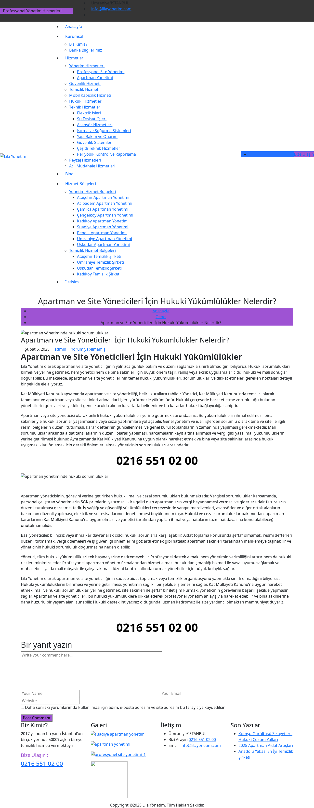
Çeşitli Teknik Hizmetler (98, 148)
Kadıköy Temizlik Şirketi (98, 274)
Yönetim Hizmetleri (87, 65)
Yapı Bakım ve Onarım (97, 136)
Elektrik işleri (89, 113)
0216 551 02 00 (42, 763)
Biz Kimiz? (78, 44)
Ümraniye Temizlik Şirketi (100, 262)
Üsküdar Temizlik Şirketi (99, 268)
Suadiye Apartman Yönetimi (102, 227)
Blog (69, 174)
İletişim (72, 282)
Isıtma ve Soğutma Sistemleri (104, 130)
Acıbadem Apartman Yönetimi (104, 203)
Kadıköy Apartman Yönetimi (103, 221)
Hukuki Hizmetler (85, 101)
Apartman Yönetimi (95, 77)
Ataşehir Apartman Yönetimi (103, 197)
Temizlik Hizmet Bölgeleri (92, 250)
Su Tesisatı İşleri (91, 119)
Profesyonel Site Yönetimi (100, 71)
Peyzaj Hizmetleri (85, 160)
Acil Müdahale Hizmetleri (92, 166)
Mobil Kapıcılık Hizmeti (90, 95)
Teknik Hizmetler (84, 107)
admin (59, 349)
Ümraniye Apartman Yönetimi (104, 238)
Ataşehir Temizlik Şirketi (99, 256)
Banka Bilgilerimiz (85, 50)
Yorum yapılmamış (87, 349)
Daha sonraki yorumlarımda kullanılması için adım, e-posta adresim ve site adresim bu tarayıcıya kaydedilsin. (125, 707)
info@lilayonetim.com (111, 9)
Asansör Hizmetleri (94, 124)
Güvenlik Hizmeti (85, 83)
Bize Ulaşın (304, 154)
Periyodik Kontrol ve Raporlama (106, 154)
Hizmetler (74, 58)
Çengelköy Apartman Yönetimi (105, 215)
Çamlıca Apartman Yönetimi (102, 209)
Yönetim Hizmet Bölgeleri (92, 191)
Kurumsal (74, 36)
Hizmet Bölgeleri (80, 183)
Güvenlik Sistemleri (95, 142)
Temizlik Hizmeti (84, 89)
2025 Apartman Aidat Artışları (265, 745)
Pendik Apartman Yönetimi (102, 232)
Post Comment (37, 718)
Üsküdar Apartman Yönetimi (103, 244)
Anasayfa (73, 26)
